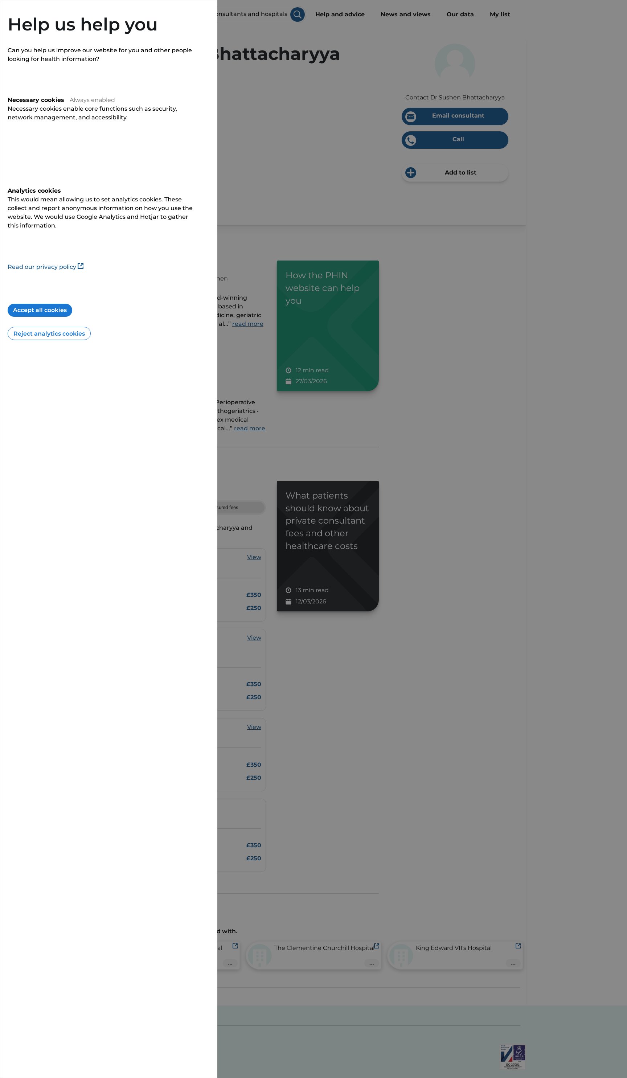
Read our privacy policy (42, 266)
